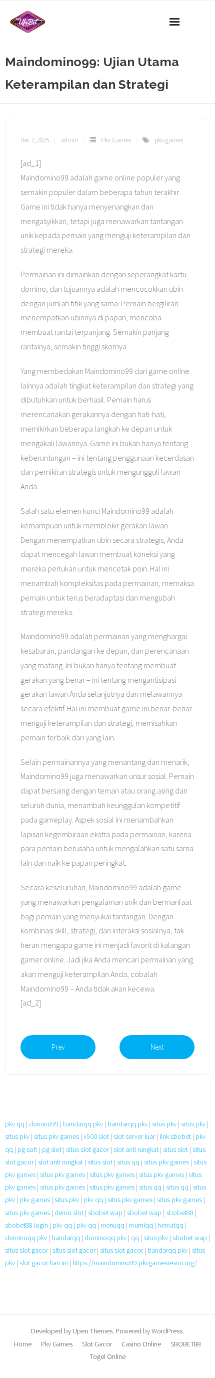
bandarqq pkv (83, 1123)
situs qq (128, 1161)
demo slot (69, 1212)
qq (135, 1237)
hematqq (171, 1225)
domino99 (43, 1123)
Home (23, 1343)
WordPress (167, 1330)
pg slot (52, 1149)
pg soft (28, 1149)
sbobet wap (105, 1212)
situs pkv (164, 1123)
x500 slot (96, 1136)
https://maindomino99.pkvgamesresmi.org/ (134, 1262)
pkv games (168, 140)
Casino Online (141, 1343)
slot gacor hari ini (44, 1262)
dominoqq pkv (26, 1237)
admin (69, 140)
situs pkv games (56, 1136)
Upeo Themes (92, 1330)
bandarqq (66, 1237)
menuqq (112, 1225)
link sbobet (175, 1136)
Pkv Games (116, 140)
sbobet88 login (26, 1225)
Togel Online (108, 1356)
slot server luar (134, 1136)
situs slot (175, 1149)
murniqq (141, 1225)
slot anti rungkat (136, 1149)
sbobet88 (180, 1212)
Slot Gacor (97, 1343)
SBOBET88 (185, 1343)
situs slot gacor (87, 1149)
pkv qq (14, 1123)
